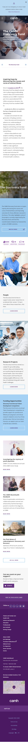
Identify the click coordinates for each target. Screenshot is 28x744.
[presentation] (2, 64)
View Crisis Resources (14, 12)
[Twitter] (14, 606)
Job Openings (6, 639)
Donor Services (7, 648)
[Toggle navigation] (1, 18)
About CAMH (6, 637)
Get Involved (6, 627)
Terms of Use (14, 722)
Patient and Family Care (9, 616)
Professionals (6, 625)
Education (5, 622)
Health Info (6, 618)
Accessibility (14, 725)
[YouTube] (23, 606)
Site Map (14, 729)
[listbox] (14, 64)
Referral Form (6, 644)
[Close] (26, 2)
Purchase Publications (9, 641)
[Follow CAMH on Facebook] (10, 606)
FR (18, 733)
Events (5, 650)
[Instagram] (20, 606)
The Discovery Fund (14, 64)
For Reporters (6, 646)
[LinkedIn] (17, 606)
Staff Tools (7, 708)
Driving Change (7, 629)
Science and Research (9, 620)
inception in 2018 (13, 88)
